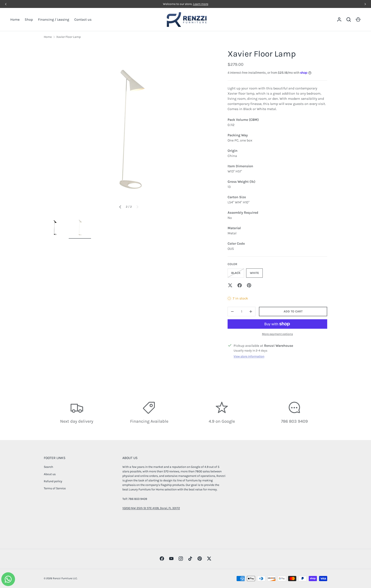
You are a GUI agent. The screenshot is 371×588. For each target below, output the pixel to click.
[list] (129, 128)
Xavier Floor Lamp (68, 37)
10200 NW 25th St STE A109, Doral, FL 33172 (151, 508)
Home (15, 19)
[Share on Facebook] (239, 285)
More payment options (277, 334)
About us (50, 474)
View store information (249, 356)
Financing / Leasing (53, 19)
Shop (29, 19)
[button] (358, 19)
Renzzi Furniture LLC (65, 578)
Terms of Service (55, 488)
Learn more (200, 4)
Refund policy (53, 481)
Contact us (82, 19)
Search (48, 467)
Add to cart (293, 311)
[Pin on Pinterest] (249, 285)
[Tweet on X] (230, 285)
